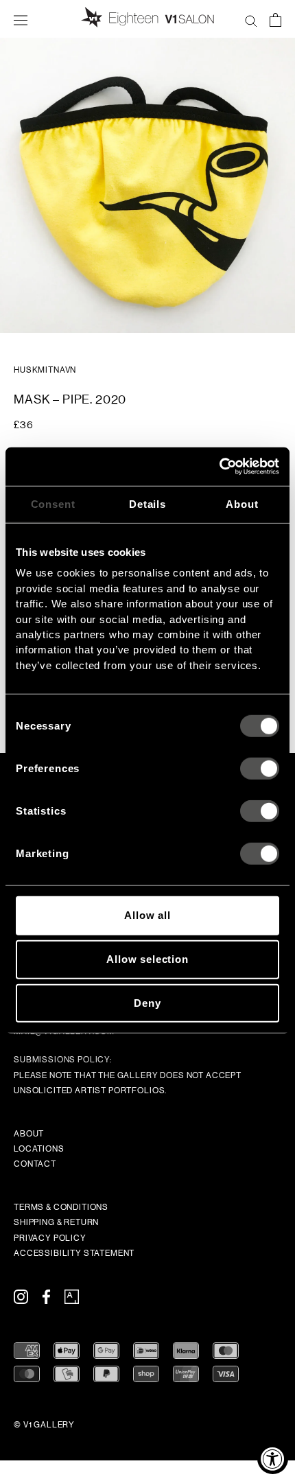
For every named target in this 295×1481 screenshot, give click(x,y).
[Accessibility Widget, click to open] (272, 1458)
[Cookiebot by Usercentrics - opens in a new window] (219, 467)
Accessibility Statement (74, 1253)
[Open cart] (275, 19)
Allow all (147, 915)
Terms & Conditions (61, 1207)
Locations (39, 1149)
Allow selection (147, 959)
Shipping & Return (56, 1222)
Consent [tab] (53, 503)
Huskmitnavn (45, 370)
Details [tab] (147, 503)
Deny (147, 1003)
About (29, 1134)
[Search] (251, 19)
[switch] (259, 769)
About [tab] (242, 503)
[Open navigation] (20, 19)
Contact (35, 1164)
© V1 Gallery (44, 1425)
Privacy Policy (50, 1238)
